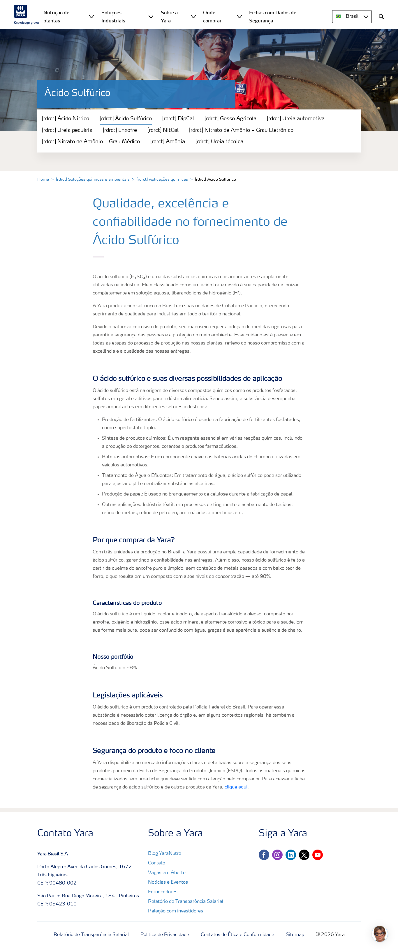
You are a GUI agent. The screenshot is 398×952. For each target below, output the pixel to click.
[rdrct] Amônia (167, 141)
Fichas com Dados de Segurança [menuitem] (272, 17)
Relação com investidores (175, 911)
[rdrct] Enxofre (120, 130)
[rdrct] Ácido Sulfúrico (126, 118)
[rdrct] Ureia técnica (219, 141)
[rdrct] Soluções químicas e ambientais (93, 179)
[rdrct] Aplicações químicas (162, 179)
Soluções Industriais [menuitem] (113, 17)
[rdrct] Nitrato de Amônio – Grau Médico (91, 141)
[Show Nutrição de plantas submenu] (91, 16)
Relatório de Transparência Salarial (185, 901)
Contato (156, 863)
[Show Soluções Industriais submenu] (151, 16)
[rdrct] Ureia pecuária (67, 130)
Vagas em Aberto (167, 873)
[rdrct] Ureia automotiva (296, 118)
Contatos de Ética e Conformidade (237, 935)
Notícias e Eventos (168, 882)
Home (43, 179)
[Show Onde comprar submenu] (239, 16)
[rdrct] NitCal (163, 130)
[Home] (27, 14)
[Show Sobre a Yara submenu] (193, 16)
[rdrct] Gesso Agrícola (230, 118)
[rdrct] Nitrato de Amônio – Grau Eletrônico (241, 130)
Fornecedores (162, 892)
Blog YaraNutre (164, 853)
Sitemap (295, 935)
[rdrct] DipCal (178, 118)
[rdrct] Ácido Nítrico (65, 118)
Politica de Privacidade (164, 935)
